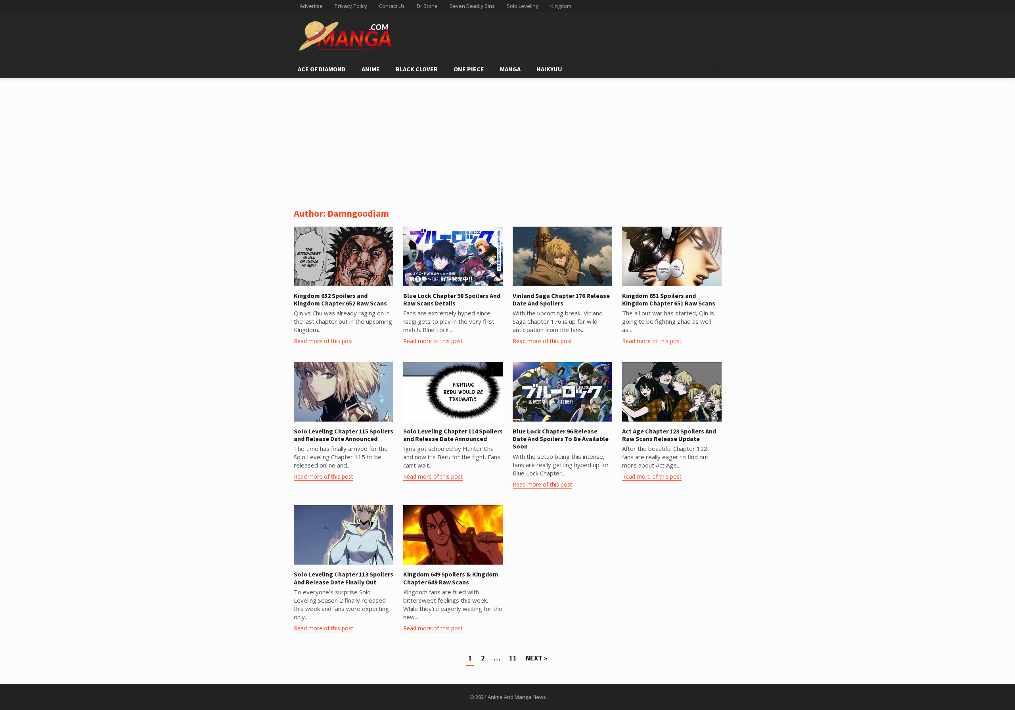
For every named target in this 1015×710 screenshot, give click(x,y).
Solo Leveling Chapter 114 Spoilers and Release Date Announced (453, 435)
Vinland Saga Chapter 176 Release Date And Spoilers (561, 299)
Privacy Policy (351, 6)
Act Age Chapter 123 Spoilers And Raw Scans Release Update (669, 435)
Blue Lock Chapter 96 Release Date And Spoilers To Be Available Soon (561, 438)
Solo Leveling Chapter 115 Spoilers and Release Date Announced (343, 435)
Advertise (311, 6)
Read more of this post (323, 341)
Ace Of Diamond (322, 69)
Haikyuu (549, 69)
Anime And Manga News (517, 696)
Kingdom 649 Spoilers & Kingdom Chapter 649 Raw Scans (450, 578)
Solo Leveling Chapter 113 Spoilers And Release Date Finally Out (343, 578)
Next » (536, 657)
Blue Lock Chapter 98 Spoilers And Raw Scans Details (451, 299)
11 (513, 657)
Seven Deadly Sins (472, 6)
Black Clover (417, 69)
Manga (510, 69)
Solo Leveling (522, 6)
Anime (371, 69)
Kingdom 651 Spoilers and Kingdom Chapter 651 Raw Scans (668, 299)
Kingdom (560, 6)
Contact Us (392, 6)
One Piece (469, 69)
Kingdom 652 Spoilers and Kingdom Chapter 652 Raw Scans (340, 299)
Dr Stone (427, 6)
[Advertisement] (507, 137)
